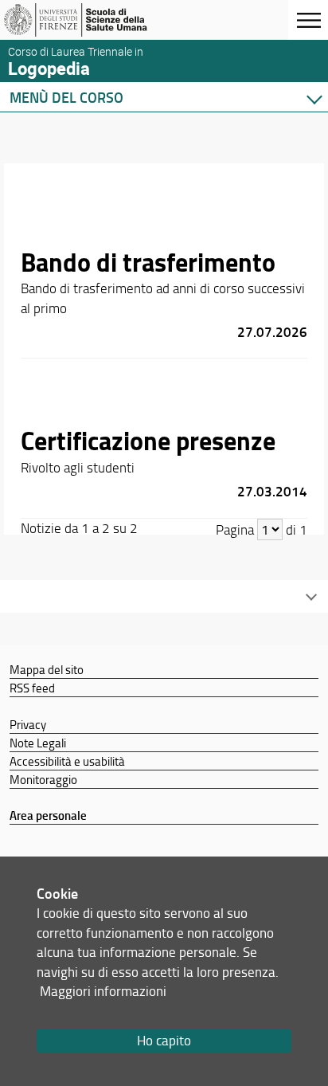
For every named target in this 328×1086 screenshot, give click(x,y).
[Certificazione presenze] (164, 438)
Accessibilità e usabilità (67, 761)
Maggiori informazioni (103, 991)
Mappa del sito (47, 669)
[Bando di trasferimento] (164, 269)
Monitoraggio (43, 779)
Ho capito (164, 1040)
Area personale (48, 815)
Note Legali (38, 742)
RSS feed (32, 687)
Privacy (28, 724)
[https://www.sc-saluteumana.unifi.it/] (90, 20)
